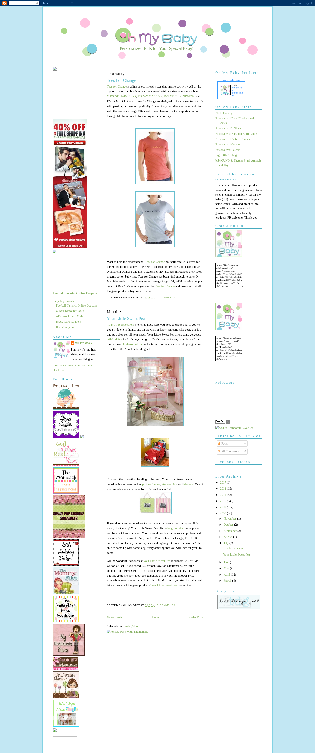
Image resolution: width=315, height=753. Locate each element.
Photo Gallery (223, 113)
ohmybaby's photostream (237, 91)
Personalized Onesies (228, 144)
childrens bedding (132, 344)
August (228, 536)
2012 (223, 488)
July (227, 543)
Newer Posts (114, 617)
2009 (223, 507)
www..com (231, 80)
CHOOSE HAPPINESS (121, 96)
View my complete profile (73, 365)
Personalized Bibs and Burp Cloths (236, 133)
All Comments (229, 451)
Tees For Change (121, 80)
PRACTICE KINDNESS (179, 96)
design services (175, 528)
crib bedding (115, 339)
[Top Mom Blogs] (65, 669)
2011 (223, 494)
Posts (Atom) (132, 626)
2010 (223, 501)
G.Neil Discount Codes (70, 311)
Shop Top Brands (63, 301)
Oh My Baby (84, 343)
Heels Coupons (65, 327)
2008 (223, 513)
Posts (224, 443)
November (230, 518)
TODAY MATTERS (150, 96)
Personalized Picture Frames (232, 139)
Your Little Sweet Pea (126, 318)
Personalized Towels (227, 149)
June (227, 562)
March (228, 580)
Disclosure (59, 370)
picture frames (151, 484)
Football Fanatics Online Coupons (75, 293)
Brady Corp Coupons (68, 321)
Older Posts (196, 617)
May (227, 568)
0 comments (166, 297)
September (230, 530)
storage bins (169, 484)
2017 (223, 482)
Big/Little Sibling (226, 155)
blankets (188, 484)
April (227, 574)
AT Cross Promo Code (69, 316)
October (229, 524)
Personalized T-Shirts (228, 128)
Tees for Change (117, 86)
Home (155, 617)
